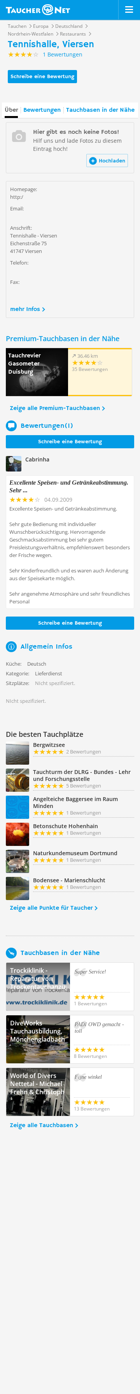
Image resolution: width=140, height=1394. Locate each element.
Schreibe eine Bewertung (42, 76)
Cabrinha (37, 459)
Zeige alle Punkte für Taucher (51, 908)
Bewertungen (42, 110)
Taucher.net (38, 9)
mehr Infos (25, 309)
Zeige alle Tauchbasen (41, 1125)
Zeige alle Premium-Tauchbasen (55, 408)
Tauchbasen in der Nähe (100, 110)
